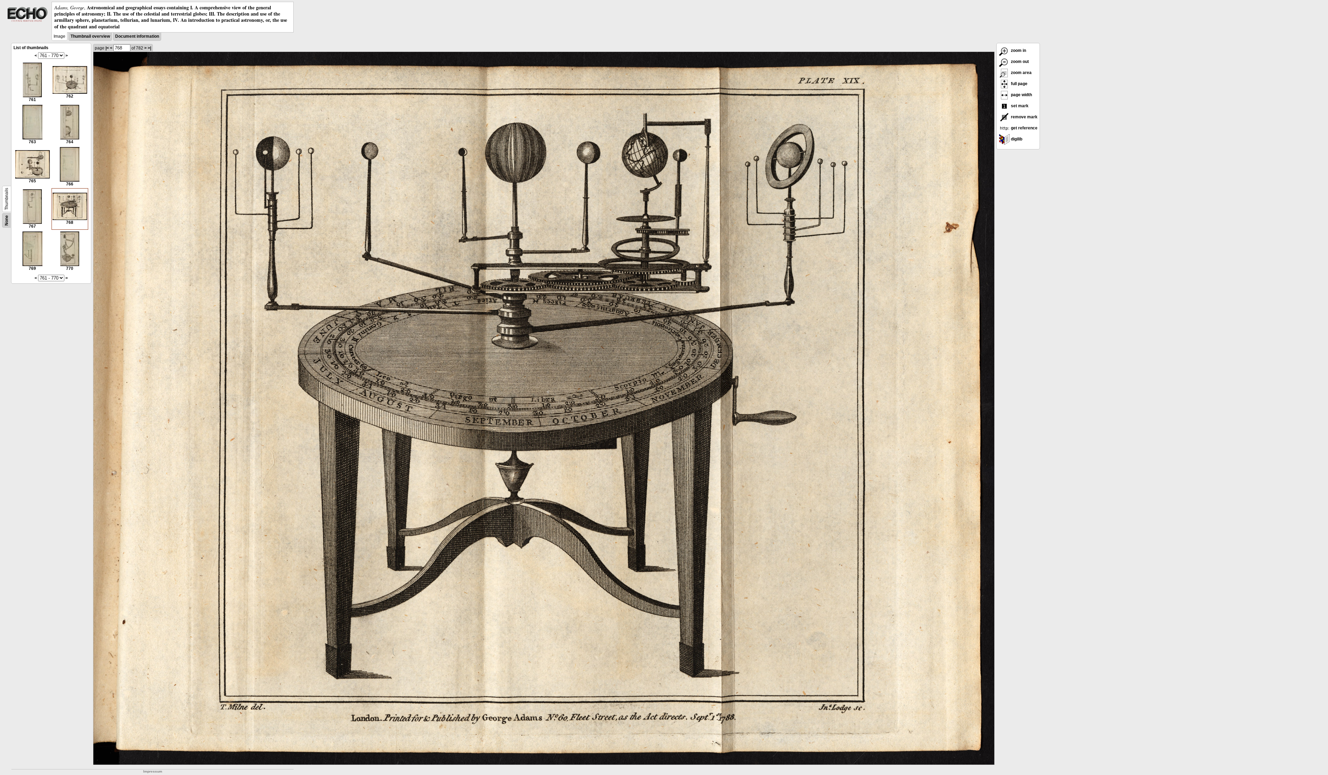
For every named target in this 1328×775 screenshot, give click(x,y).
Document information (137, 36)
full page (1018, 83)
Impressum (152, 771)
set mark (1019, 105)
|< (107, 48)
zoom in (1018, 50)
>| (149, 48)
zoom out (1019, 61)
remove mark (1024, 117)
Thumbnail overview (90, 36)
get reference (1024, 128)
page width (1021, 94)
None (6, 220)
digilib (1016, 139)
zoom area (1021, 72)
